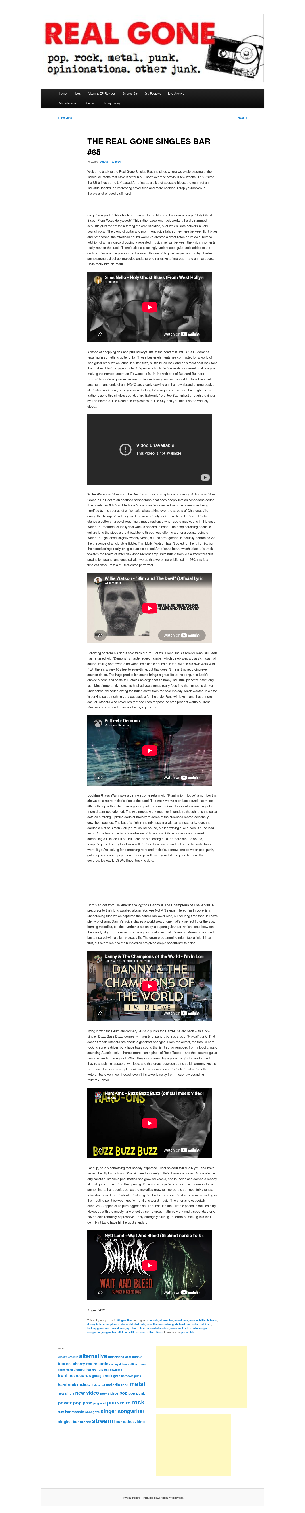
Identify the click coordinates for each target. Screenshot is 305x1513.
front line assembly (158, 1324)
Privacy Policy (111, 103)
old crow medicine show (154, 1328)
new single (66, 1393)
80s (65, 1357)
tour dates (124, 1421)
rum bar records (71, 1411)
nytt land (131, 1328)
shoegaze (92, 1412)
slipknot (123, 1332)
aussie (193, 1320)
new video (87, 1392)
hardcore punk (131, 1376)
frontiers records (74, 1375)
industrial (198, 1324)
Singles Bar (130, 93)
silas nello (191, 1328)
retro (173, 1328)
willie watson (137, 1332)
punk (113, 1402)
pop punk (136, 1393)
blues (213, 1320)
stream (102, 1420)
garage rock (102, 1375)
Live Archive (176, 93)
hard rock (67, 1384)
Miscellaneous (68, 103)
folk (100, 1369)
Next (242, 118)
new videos (118, 1328)
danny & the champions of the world (110, 1324)
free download (113, 1370)
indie (82, 1384)
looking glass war (98, 1328)
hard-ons (184, 1324)
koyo (208, 1324)
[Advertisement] (201, 1377)
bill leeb (204, 1320)
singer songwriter (122, 1411)
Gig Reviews (153, 93)
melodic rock (117, 1384)
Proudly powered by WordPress (163, 1498)
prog (87, 1402)
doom (142, 1364)
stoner (85, 1421)
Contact (90, 103)
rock (181, 1328)
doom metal (65, 1370)
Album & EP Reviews (102, 93)
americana (181, 1320)
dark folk (139, 1324)
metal (137, 1383)
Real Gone (156, 1332)
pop (123, 1392)
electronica (82, 1369)
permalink (187, 1332)
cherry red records (90, 1363)
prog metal (99, 1403)
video (139, 1421)
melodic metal (96, 1385)
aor (128, 1356)
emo (94, 1369)
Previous (65, 118)
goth (175, 1324)
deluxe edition (128, 1364)
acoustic (152, 1320)
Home (63, 93)
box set (65, 1363)
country (113, 1364)
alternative (166, 1320)
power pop (70, 1402)
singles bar (109, 1332)
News (77, 93)
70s (60, 1357)
